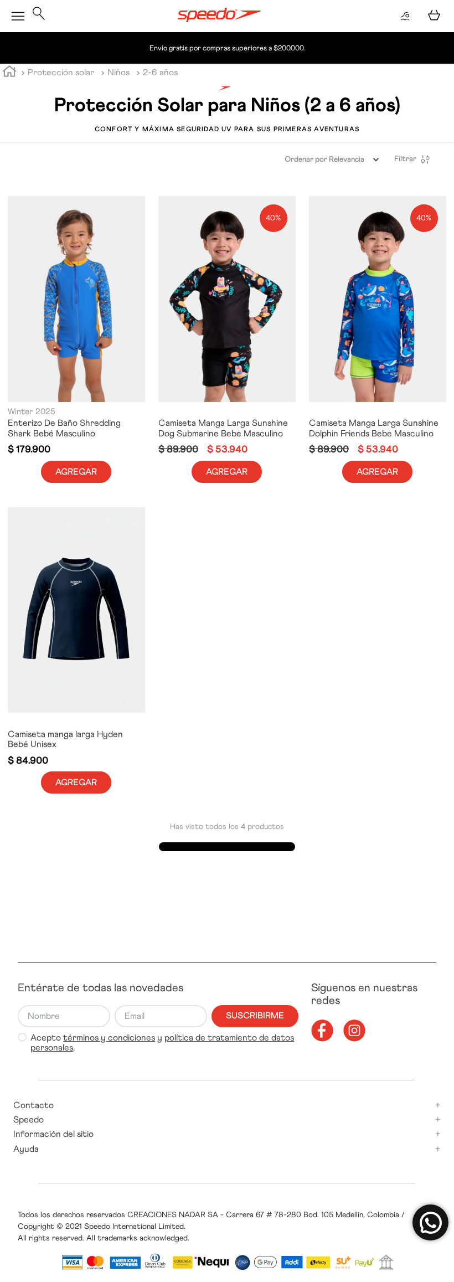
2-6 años (160, 72)
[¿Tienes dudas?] (430, 1222)
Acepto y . (162, 1043)
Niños (118, 72)
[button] (39, 16)
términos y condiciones (109, 1037)
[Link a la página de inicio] (9, 73)
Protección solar (61, 72)
